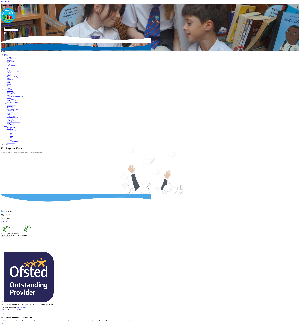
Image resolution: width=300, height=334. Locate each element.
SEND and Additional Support (14, 100)
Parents (5, 103)
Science (9, 86)
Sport (8, 88)
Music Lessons (10, 110)
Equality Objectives (12, 93)
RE (8, 85)
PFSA (8, 113)
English (9, 72)
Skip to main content (6, 1)
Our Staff (9, 60)
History (9, 78)
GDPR (8, 95)
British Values (10, 92)
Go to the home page (6, 154)
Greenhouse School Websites (17, 309)
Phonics (9, 74)
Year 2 (11, 134)
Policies (9, 98)
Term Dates (10, 124)
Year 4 (11, 137)
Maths (8, 81)
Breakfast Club (10, 107)
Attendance (9, 106)
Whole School (13, 130)
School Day (10, 119)
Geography (9, 75)
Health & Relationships (12, 77)
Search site (3, 314)
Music (8, 82)
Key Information (8, 89)
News (5, 126)
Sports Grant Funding (12, 102)
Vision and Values (11, 58)
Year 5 (11, 138)
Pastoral (9, 84)
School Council (11, 61)
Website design (4, 309)
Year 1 (11, 133)
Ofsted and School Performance (15, 96)
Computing (9, 70)
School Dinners (11, 120)
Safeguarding (10, 62)
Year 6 (11, 140)
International (10, 79)
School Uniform (11, 123)
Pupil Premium (10, 99)
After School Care (11, 105)
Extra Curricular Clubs (12, 109)
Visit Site (3, 323)
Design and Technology (13, 71)
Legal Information (21, 307)
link (36, 304)
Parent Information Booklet (13, 117)
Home (5, 54)
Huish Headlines (11, 127)
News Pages (10, 129)
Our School (6, 55)
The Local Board (11, 65)
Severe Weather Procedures (13, 122)
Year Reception (14, 131)
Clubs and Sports (14, 141)
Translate (15, 31)
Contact (6, 144)
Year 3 (11, 136)
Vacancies (9, 64)
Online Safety (10, 112)
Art (8, 68)
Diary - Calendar (11, 143)
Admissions (10, 91)
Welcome (9, 57)
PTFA (8, 115)
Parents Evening (11, 116)
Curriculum (6, 67)
